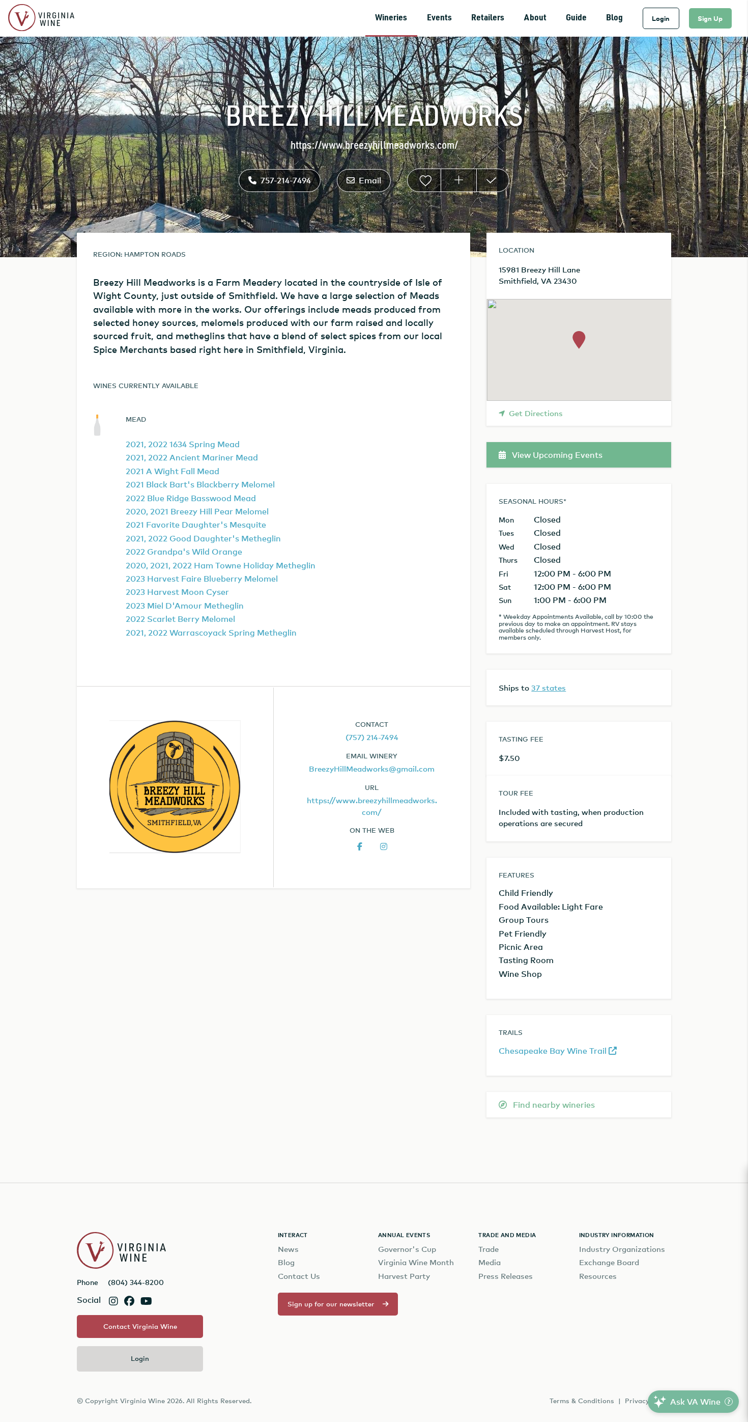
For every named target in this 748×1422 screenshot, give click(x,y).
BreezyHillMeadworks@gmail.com (372, 768)
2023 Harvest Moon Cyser (177, 592)
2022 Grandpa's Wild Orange (184, 551)
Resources (598, 1276)
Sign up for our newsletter (331, 1304)
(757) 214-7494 (372, 737)
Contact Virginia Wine (140, 1326)
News (288, 1249)
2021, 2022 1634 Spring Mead (183, 444)
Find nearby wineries (553, 1105)
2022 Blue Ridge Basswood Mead (191, 498)
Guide (576, 18)
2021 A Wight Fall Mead (172, 471)
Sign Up (710, 18)
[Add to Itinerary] (458, 180)
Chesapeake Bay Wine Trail (554, 1051)
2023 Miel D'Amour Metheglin (185, 605)
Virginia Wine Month (416, 1262)
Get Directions (536, 413)
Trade (488, 1249)
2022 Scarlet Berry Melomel (180, 619)
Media (489, 1262)
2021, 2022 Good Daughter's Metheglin (203, 538)
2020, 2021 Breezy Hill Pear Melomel (197, 511)
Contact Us (299, 1276)
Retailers (487, 18)
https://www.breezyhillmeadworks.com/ (374, 146)
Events (439, 18)
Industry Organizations (622, 1249)
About (535, 18)
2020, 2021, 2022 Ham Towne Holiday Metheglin (220, 565)
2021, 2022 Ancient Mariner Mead (192, 457)
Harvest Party (404, 1276)
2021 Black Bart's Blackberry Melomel (200, 484)
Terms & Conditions (582, 1401)
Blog (614, 18)
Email (370, 180)
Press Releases (505, 1276)
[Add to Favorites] (424, 180)
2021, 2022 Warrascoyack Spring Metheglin (211, 632)
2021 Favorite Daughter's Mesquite (196, 524)
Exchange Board (609, 1262)
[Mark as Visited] (493, 180)
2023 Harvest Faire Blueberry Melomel (202, 578)
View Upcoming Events (556, 455)
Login (661, 18)
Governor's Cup (407, 1249)
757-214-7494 (286, 180)
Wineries (391, 18)
